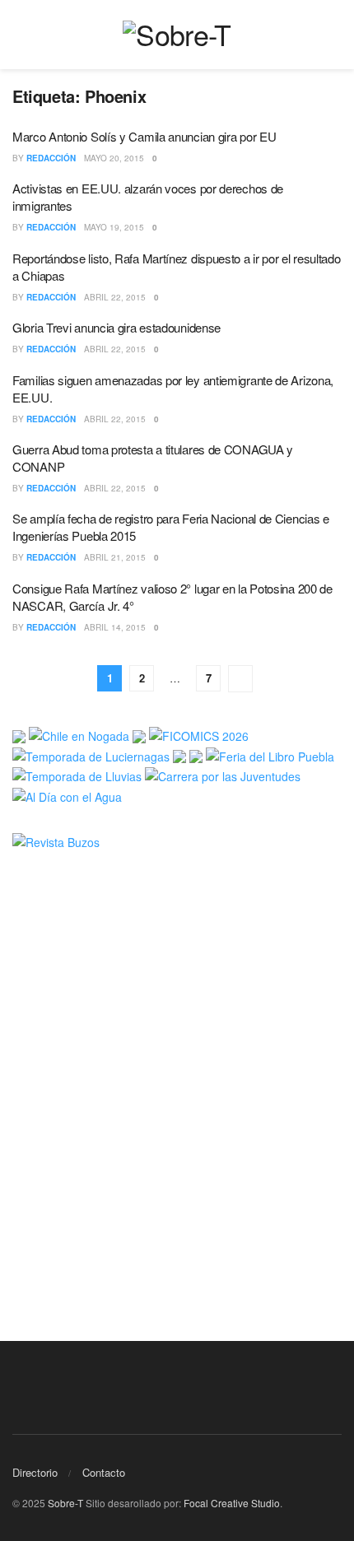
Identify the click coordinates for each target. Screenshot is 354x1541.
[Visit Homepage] (177, 35)
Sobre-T (65, 1503)
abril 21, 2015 (115, 557)
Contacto (103, 1472)
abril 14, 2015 (115, 627)
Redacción (51, 158)
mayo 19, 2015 (114, 227)
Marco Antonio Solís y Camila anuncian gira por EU (144, 136)
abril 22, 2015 (115, 297)
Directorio (35, 1472)
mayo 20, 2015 (114, 158)
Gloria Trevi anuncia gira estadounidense (116, 327)
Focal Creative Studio (232, 1503)
